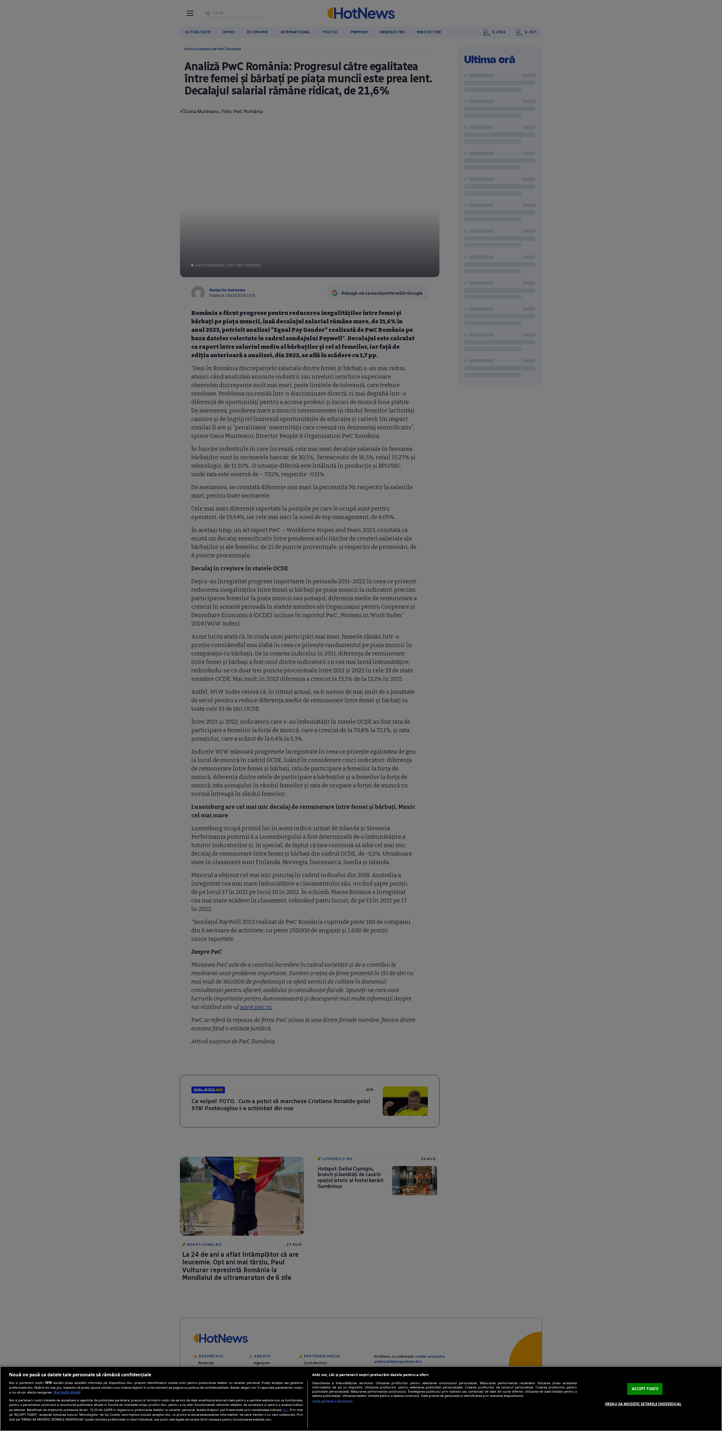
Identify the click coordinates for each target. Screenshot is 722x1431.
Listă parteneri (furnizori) (332, 1401)
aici (285, 1409)
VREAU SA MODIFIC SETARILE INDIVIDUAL (643, 1403)
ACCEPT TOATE (645, 1388)
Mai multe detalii (67, 1392)
